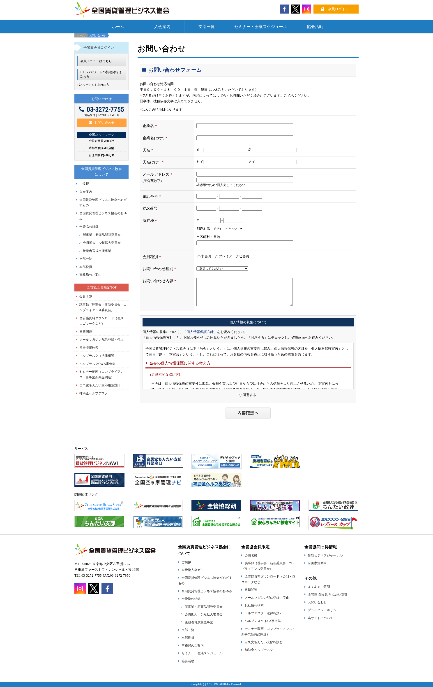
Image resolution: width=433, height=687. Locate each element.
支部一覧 (206, 26)
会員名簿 (85, 296)
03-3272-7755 (105, 109)
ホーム (118, 26)
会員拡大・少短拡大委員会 (102, 243)
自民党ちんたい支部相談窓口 (99, 385)
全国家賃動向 (317, 563)
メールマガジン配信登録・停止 (101, 339)
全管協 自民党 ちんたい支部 (328, 594)
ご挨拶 (84, 184)
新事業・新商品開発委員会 (102, 235)
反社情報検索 (88, 347)
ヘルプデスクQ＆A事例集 (97, 364)
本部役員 (85, 267)
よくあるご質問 (319, 587)
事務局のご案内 (90, 275)
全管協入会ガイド (194, 570)
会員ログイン (338, 9)
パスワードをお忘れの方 (93, 84)
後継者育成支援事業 (97, 251)
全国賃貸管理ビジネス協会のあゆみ (207, 591)
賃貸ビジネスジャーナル (325, 555)
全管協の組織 (88, 226)
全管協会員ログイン (98, 47)
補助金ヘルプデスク (93, 393)
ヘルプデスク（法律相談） (98, 355)
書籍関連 (85, 331)
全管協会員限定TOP (102, 287)
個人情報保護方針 (200, 332)
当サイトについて (320, 618)
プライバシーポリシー (323, 610)
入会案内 (162, 26)
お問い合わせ (104, 122)
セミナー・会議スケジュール (260, 26)
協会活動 (315, 26)
